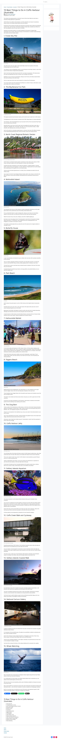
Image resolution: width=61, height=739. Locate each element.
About (5, 729)
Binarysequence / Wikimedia (12, 624)
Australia (15, 7)
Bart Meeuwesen (12, 14)
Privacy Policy (6, 731)
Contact (5, 732)
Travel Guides (9, 7)
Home (5, 7)
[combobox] (50, 2)
